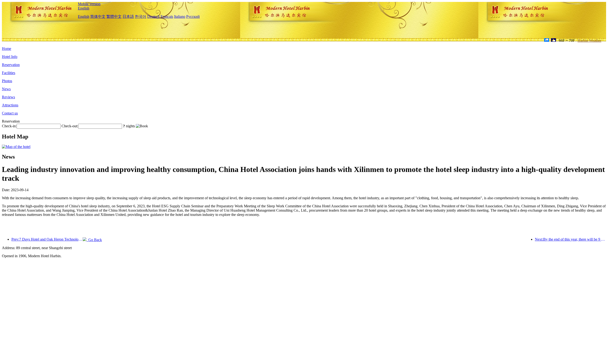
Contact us (10, 113)
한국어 (140, 16)
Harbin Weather (589, 40)
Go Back (94, 240)
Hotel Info (9, 57)
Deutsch (153, 16)
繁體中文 (114, 16)
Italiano (179, 16)
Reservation (11, 65)
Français (167, 16)
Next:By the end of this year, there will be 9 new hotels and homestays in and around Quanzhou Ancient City (570, 239)
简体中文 (97, 16)
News (6, 89)
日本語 (128, 16)
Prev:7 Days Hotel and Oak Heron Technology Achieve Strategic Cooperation (47, 239)
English (83, 8)
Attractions (10, 105)
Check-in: (9, 126)
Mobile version (89, 4)
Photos (7, 81)
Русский (193, 16)
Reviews (8, 97)
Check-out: (70, 126)
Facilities (8, 73)
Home (6, 49)
